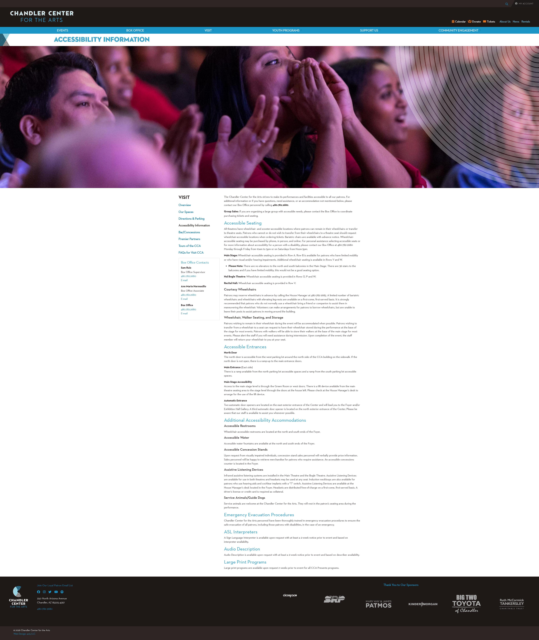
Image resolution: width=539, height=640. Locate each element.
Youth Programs (286, 30)
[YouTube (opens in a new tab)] (57, 592)
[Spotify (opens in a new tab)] (63, 592)
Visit (208, 30)
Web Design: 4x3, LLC (24, 633)
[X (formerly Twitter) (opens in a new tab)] (51, 592)
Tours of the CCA (190, 246)
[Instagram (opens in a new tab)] (45, 592)
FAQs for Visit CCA (191, 252)
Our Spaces (186, 212)
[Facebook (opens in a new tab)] (40, 592)
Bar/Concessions (189, 232)
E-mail (184, 280)
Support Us (369, 30)
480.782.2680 (188, 276)
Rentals (525, 21)
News (516, 21)
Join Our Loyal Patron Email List (55, 585)
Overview (185, 205)
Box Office (135, 30)
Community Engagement (458, 30)
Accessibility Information (194, 225)
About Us (505, 21)
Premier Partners (189, 239)
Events (62, 30)
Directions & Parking (192, 218)
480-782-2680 (44, 608)
